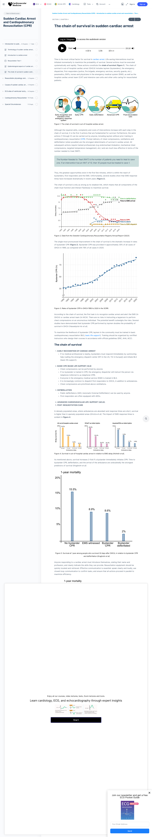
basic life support (92, 335)
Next (138, 19)
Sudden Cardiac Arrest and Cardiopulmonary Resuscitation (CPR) (73, 13)
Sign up (142, 4)
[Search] (146, 418)
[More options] (109, 4)
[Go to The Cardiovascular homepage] (17, 4)
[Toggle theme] (122, 4)
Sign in (132, 4)
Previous (131, 19)
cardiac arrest (98, 59)
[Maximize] (126, 4)
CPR (83, 139)
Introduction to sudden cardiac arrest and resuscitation (115, 13)
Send (130, 831)
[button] (149, 793)
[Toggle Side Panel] (3, 4)
